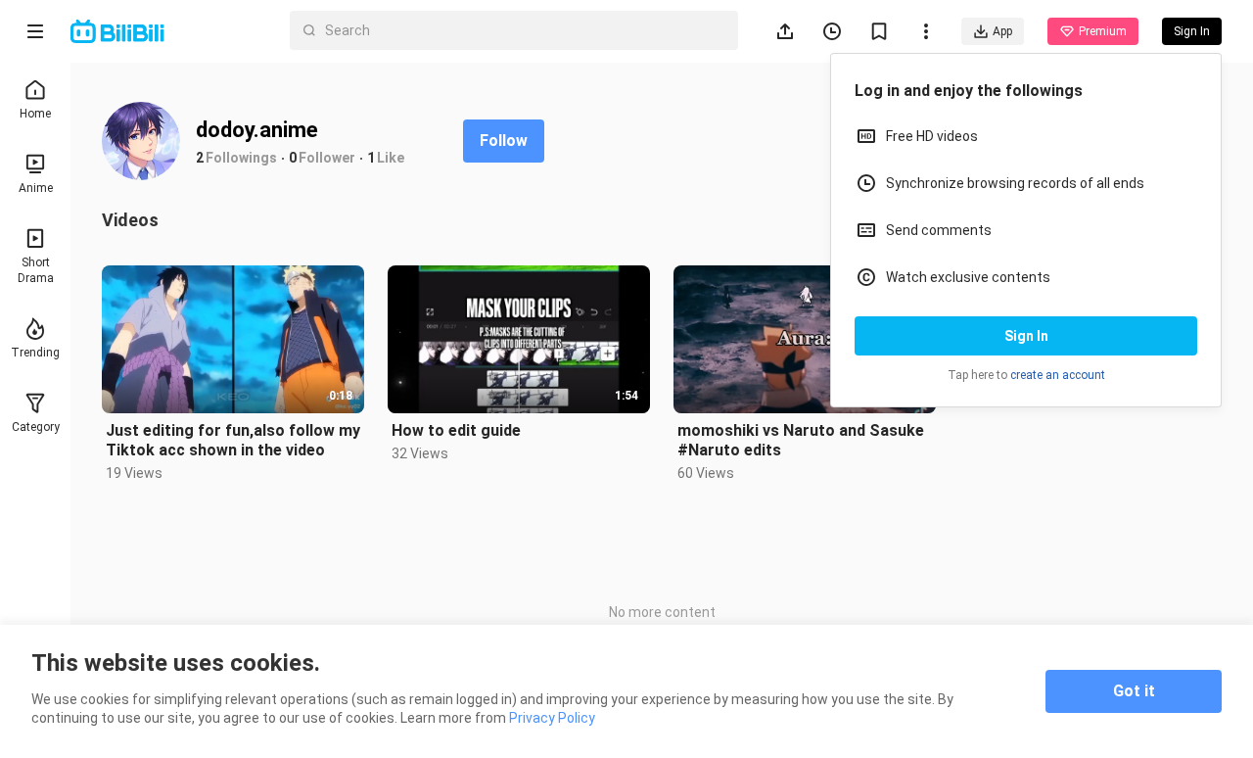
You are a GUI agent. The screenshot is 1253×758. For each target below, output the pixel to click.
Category (36, 427)
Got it (1134, 691)
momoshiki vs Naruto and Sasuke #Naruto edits (800, 440)
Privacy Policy (552, 718)
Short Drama (36, 270)
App (1002, 31)
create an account (1057, 375)
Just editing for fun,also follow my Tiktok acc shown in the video (233, 440)
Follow (504, 140)
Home (35, 113)
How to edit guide (456, 430)
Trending (35, 352)
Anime (36, 188)
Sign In (1026, 336)
